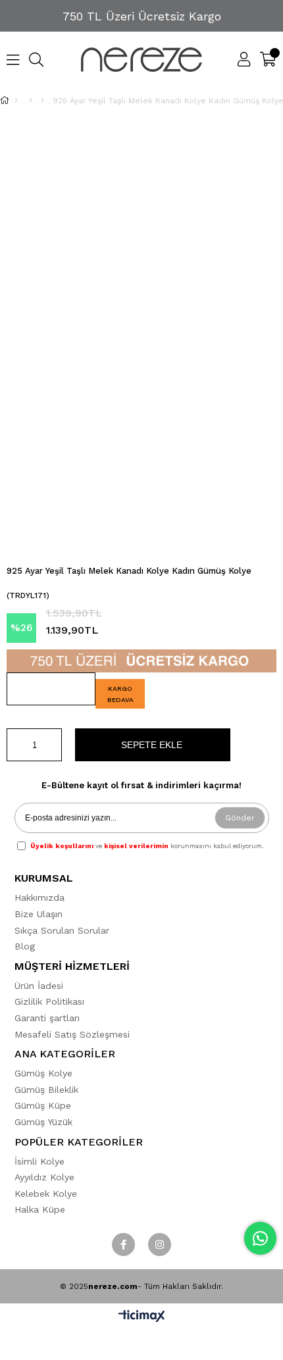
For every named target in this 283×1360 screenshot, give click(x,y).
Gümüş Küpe (42, 1105)
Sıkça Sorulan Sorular (61, 930)
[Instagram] (159, 1244)
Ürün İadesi (38, 985)
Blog (24, 946)
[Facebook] (123, 1244)
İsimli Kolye (39, 1161)
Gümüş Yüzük (43, 1122)
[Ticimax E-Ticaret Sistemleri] (141, 1317)
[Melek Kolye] (42, 101)
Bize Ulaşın (38, 914)
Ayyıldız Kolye (44, 1177)
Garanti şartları (47, 1018)
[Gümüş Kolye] (30, 101)
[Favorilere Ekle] (51, 689)
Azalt (16, 744)
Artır (52, 744)
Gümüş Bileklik (46, 1089)
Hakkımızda (39, 897)
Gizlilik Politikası (49, 1001)
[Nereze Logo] (142, 59)
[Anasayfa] (16, 101)
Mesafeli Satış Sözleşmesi (72, 1034)
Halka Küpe (39, 1209)
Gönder (240, 817)
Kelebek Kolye (45, 1193)
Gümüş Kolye (43, 1073)
